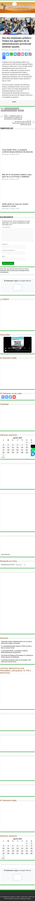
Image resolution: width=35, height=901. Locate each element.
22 (27, 450)
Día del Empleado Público (9, 110)
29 (27, 452)
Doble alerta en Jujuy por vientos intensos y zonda (15, 205)
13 (17, 447)
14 (22, 447)
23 (31, 851)
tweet (14, 102)
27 (17, 452)
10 (3, 447)
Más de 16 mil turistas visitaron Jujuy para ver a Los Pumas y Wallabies (16, 176)
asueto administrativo (11, 108)
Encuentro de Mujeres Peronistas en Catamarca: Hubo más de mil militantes (17, 656)
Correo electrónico (8, 250)
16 (31, 848)
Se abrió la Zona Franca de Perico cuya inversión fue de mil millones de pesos (21, 122)
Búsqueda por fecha (7, 564)
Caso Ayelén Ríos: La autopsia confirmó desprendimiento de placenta (17, 151)
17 (3, 450)
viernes (21, 110)
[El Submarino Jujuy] (17, 7)
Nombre (5, 244)
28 (22, 452)
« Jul (2, 457)
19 (13, 450)
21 (22, 450)
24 (3, 452)
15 (27, 447)
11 (8, 447)
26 (13, 452)
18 (8, 450)
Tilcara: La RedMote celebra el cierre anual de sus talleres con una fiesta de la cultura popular (13, 117)
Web (3, 256)
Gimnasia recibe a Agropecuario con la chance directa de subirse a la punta (16, 642)
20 (17, 450)
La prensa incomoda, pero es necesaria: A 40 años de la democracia (16, 660)
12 (13, 447)
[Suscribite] (33, 450)
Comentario (6, 227)
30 (31, 853)
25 (8, 452)
